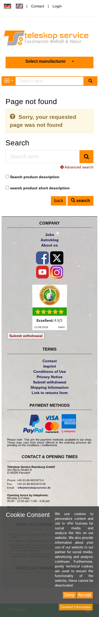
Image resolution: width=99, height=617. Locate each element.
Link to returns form (50, 393)
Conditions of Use (49, 371)
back (58, 200)
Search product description (34, 177)
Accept (84, 595)
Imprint (49, 366)
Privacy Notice (50, 377)
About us (49, 245)
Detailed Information (75, 607)
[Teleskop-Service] (49, 39)
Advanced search (78, 167)
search (82, 200)
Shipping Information (49, 387)
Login (57, 6)
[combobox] (49, 61)
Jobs (49, 235)
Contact (37, 6)
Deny (69, 595)
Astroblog (50, 240)
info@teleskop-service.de (34, 487)
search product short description (40, 188)
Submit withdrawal (26, 336)
